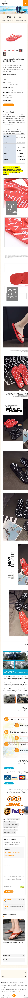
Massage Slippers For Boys (10, 827)
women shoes (24, 985)
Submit (8, 891)
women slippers (4, 984)
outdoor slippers (10, 985)
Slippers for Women (18, 984)
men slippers (3, 987)
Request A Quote (8, 105)
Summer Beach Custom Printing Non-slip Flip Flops (12, 854)
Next (24, 932)
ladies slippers (17, 985)
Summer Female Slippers (13, 819)
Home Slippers (11, 984)
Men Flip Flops (21, 18)
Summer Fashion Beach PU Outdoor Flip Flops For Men (13, 943)
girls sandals (3, 985)
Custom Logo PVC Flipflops (10, 829)
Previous (3, 932)
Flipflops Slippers (12, 18)
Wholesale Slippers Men (9, 821)
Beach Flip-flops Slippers (9, 832)
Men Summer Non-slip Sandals (11, 824)
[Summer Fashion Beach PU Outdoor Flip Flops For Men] (14, 930)
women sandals (19, 982)
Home (5, 18)
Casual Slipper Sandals (11, 982)
